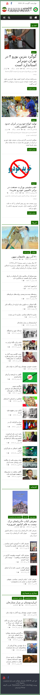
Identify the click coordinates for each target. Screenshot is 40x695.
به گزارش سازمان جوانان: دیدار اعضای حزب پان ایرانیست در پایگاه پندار (14, 635)
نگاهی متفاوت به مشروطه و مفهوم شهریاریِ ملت (13, 473)
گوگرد (10, 71)
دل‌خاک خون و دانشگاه (14, 331)
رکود (12, 132)
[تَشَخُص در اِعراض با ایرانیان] (30, 398)
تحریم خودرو (28, 132)
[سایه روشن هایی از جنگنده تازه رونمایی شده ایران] (30, 459)
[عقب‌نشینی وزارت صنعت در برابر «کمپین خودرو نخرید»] (20, 158)
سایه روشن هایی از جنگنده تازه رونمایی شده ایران (13, 461)
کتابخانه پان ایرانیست (15, 517)
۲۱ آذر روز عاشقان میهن (24, 256)
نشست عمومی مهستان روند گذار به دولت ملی (21, 366)
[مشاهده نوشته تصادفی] (4, 17)
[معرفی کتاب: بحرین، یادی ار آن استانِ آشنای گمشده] (33, 567)
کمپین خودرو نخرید (19, 196)
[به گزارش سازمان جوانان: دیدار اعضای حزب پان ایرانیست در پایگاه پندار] (30, 632)
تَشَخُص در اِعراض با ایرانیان (13, 399)
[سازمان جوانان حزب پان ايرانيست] (35, 17)
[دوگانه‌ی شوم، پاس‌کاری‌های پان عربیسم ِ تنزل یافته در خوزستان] (30, 385)
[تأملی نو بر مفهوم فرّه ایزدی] (30, 409)
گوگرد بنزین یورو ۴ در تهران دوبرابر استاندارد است (21, 60)
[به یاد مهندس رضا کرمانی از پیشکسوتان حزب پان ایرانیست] (32, 644)
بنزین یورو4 (31, 71)
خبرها (33, 52)
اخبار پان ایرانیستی (30, 598)
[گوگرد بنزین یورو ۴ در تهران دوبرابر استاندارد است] (20, 30)
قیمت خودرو (29, 135)
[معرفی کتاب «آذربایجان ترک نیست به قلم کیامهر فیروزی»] (20, 492)
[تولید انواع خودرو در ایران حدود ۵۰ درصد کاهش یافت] (20, 97)
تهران (25, 71)
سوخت (15, 71)
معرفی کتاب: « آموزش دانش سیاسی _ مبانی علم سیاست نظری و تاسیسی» (16, 544)
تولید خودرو (21, 132)
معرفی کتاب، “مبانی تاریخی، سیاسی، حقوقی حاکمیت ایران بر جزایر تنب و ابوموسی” (22, 580)
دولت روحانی (29, 196)
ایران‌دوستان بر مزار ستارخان (27, 323)
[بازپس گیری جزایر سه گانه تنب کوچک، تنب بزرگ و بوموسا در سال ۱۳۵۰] (30, 619)
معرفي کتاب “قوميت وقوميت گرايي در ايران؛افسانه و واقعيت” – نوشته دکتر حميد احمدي (16, 557)
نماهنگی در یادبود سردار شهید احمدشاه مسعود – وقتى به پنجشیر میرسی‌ (14, 659)
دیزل (18, 71)
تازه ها (25, 517)
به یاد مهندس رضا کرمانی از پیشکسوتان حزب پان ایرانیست (16, 646)
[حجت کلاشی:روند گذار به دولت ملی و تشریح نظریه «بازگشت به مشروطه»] (30, 353)
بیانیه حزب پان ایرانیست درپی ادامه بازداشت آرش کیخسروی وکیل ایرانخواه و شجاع (13, 437)
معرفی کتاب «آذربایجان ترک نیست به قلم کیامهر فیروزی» (22, 522)
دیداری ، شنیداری (17, 598)
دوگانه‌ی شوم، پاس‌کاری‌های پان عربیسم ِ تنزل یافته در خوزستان (13, 388)
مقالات (33, 252)
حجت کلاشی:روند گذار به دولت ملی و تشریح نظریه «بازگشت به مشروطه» (13, 356)
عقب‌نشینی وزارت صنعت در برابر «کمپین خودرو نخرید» (22, 188)
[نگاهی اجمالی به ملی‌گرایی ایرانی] (30, 447)
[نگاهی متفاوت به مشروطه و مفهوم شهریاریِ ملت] (30, 471)
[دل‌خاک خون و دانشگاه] (30, 330)
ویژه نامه (26, 252)
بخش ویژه (32, 517)
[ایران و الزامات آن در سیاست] (30, 421)
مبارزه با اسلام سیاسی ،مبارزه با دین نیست (22, 314)
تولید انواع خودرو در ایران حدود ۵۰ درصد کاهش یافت (21, 125)
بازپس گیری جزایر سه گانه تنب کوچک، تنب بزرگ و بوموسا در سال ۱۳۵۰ (13, 622)
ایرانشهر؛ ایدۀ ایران (30, 286)
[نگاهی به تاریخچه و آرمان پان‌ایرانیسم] (30, 373)
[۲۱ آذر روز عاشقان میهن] (20, 227)
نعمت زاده (11, 196)
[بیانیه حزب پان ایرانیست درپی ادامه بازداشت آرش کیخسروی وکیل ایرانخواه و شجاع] (30, 433)
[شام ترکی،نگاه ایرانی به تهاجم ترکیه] (30, 341)
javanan (15, 259)
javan (17, 69)
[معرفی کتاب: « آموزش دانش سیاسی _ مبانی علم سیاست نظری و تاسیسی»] (33, 542)
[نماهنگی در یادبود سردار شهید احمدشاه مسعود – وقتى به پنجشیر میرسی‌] (30, 656)
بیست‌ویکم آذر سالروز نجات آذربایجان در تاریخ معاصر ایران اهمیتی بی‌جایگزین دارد (22, 277)
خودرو (22, 71)
